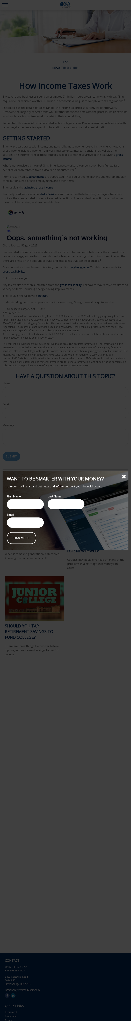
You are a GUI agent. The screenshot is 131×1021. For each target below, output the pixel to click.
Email (10, 515)
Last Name (54, 496)
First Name (14, 496)
